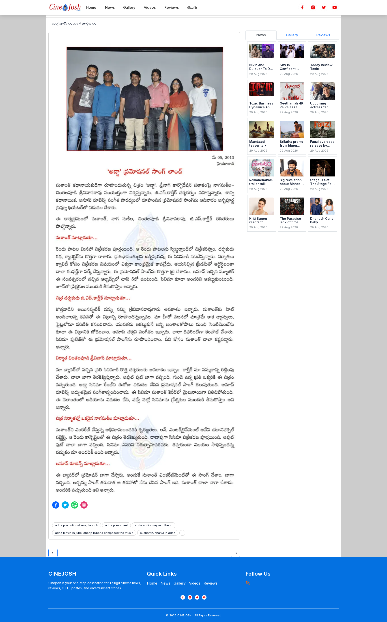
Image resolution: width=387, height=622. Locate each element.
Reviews (210, 583)
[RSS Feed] (247, 583)
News (165, 583)
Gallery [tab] (292, 35)
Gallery (180, 583)
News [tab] (261, 35)
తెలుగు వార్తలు (82, 23)
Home (152, 583)
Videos (194, 583)
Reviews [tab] (323, 35)
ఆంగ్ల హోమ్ (59, 23)
